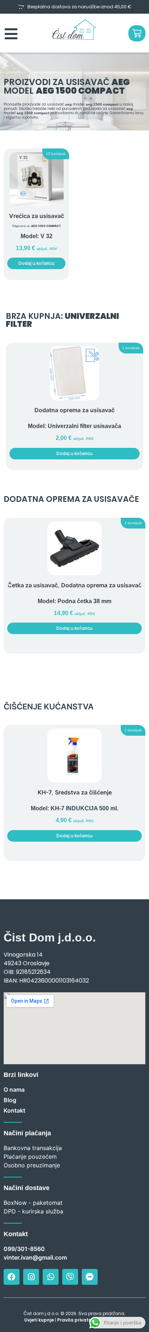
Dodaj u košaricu (36, 263)
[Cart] (136, 33)
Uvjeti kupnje (39, 1320)
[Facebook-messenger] (90, 1277)
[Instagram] (31, 1277)
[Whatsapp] (51, 1277)
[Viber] (70, 1277)
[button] (55, 153)
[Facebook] (12, 1277)
